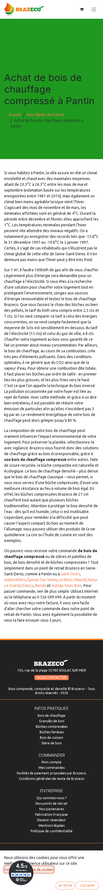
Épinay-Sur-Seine (42, 580)
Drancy (27, 585)
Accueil (15, 114)
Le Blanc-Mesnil (72, 580)
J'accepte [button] (87, 885)
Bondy (40, 585)
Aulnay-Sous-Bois (66, 585)
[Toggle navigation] (94, 9)
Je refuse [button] (65, 885)
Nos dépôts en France (45, 114)
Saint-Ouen (70, 574)
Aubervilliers (15, 580)
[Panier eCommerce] (82, 9)
